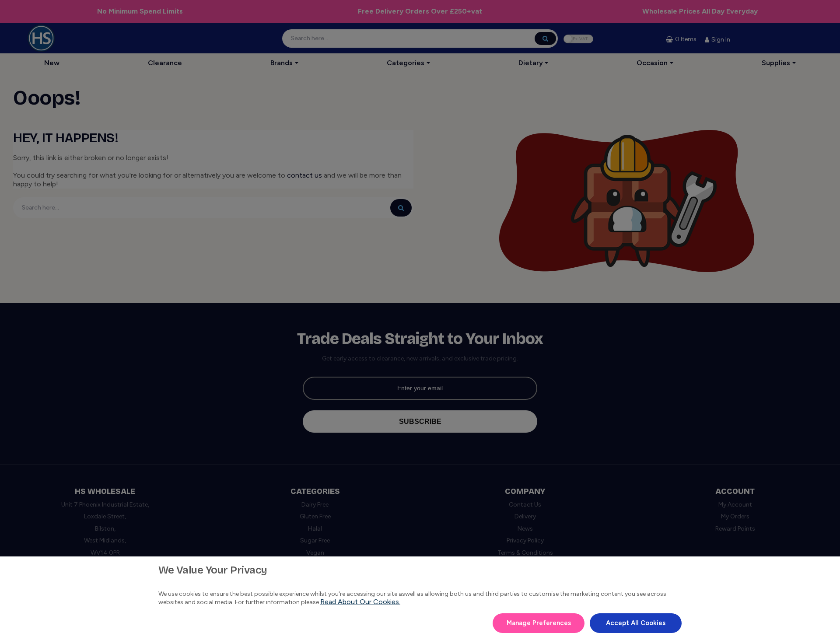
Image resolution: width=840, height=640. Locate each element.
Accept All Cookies (635, 623)
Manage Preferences (539, 623)
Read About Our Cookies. (360, 602)
